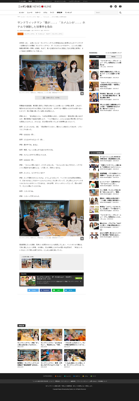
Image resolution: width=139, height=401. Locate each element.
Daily (97, 56)
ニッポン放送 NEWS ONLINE (38, 6)
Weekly (113, 56)
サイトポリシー (65, 381)
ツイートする (33, 290)
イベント (85, 1)
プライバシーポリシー (82, 381)
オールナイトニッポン (60, 1)
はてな (70, 290)
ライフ (52, 12)
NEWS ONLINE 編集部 (25, 30)
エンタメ (21, 12)
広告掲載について (102, 381)
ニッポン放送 (22, 1)
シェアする (45, 290)
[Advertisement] (105, 33)
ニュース (29, 12)
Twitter (116, 6)
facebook (111, 6)
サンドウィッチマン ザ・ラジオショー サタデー (37, 34)
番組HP (78, 277)
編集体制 (73, 381)
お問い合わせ (93, 381)
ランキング (68, 12)
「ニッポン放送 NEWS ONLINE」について (43, 381)
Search (120, 12)
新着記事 (59, 12)
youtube (120, 6)
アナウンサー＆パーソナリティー (43, 1)
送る (57, 290)
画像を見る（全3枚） (53, 97)
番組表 (30, 1)
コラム (45, 12)
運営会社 (57, 381)
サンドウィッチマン (57, 34)
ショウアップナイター (74, 1)
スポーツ (37, 12)
